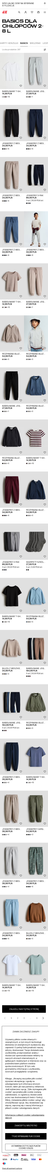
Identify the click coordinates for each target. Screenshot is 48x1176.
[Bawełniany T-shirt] (12, 71)
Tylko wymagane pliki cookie (26, 1136)
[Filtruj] (44, 49)
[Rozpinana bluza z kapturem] (12, 333)
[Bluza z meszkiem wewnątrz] (12, 648)
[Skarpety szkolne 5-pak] (36, 542)
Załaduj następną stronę (24, 1009)
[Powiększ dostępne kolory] (28, 203)
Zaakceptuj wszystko (26, 1125)
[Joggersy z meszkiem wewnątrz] (12, 123)
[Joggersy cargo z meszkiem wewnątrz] (36, 809)
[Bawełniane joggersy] (36, 71)
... (30, 1018)
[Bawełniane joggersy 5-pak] (36, 648)
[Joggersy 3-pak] (36, 175)
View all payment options (12, 1168)
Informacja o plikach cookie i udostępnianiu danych (24, 1116)
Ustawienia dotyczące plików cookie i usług (25, 1147)
